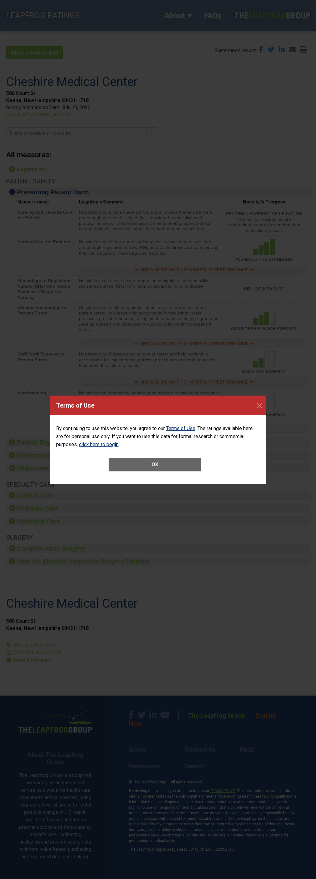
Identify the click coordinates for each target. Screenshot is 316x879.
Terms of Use (180, 428)
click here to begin (98, 444)
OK (155, 464)
